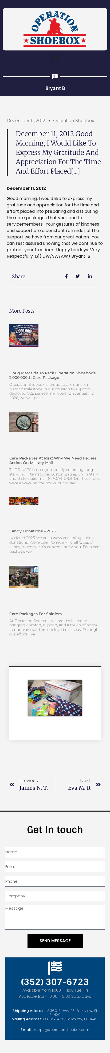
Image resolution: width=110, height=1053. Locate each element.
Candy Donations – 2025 (32, 531)
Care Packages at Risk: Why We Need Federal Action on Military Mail (53, 460)
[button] (55, 57)
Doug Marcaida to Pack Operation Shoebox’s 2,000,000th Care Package (52, 375)
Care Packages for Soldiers (35, 613)
